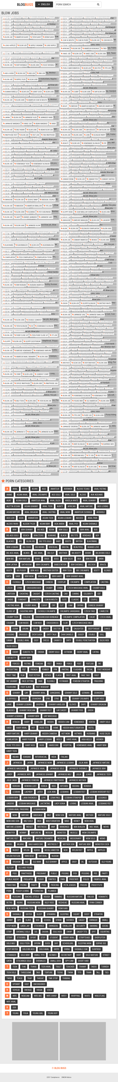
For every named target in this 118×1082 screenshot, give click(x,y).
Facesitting (12, 669)
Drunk (25, 628)
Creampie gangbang (70, 611)
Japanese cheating (70, 427)
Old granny (51, 862)
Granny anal (39, 693)
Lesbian (16, 792)
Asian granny (31, 506)
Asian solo (21, 500)
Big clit (50, 553)
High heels (87, 739)
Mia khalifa (79, 827)
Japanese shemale (78, 768)
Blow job (8, 37)
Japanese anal (37, 768)
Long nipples (10, 45)
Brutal (65, 547)
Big (20, 541)
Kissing (75, 786)
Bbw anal (84, 529)
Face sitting (28, 681)
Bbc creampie (82, 570)
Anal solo (70, 494)
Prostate (74, 879)
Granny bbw (33, 716)
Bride (46, 559)
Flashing (77, 669)
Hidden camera (49, 733)
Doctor (57, 628)
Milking (20, 844)
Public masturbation (71, 68)
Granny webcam (27, 710)
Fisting (27, 663)
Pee (95, 873)
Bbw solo (63, 529)
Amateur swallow (34, 206)
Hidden (50, 722)
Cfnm (19, 588)
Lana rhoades (30, 797)
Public (54, 873)
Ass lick (10, 518)
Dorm (15, 628)
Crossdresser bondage (47, 617)
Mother (89, 815)
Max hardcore (36, 844)
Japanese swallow (96, 315)
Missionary (75, 838)
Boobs (88, 553)
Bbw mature (24, 559)
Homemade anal (84, 745)
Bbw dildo (68, 559)
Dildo (35, 628)
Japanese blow (34, 225)
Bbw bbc (10, 559)
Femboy (45, 669)
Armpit (103, 500)
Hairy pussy (28, 739)
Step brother (89, 363)
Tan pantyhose (49, 135)
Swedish (74, 106)
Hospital (67, 745)
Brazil (103, 564)
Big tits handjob (104, 456)
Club (65, 623)
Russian (17, 897)
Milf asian (20, 130)
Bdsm (51, 529)
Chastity (35, 599)
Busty (9, 570)
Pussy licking (22, 891)
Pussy (41, 879)
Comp (76, 92)
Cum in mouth (68, 40)
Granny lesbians (14, 716)
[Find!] (97, 4)
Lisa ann (51, 792)
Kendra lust (30, 786)
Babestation (60, 564)
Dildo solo (11, 646)
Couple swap (32, 200)
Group (24, 698)
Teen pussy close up (39, 335)
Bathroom (26, 564)
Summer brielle (11, 92)
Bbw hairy (57, 576)
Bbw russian (21, 285)
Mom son (60, 815)
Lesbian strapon (73, 797)
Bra (79, 559)
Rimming (58, 897)
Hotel (91, 728)
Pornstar (38, 891)
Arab (24, 489)
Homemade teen (22, 164)
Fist (24, 669)
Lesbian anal (87, 803)
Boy (97, 535)
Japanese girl (79, 315)
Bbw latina (11, 564)
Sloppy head (67, 212)
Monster (61, 832)
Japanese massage (12, 124)
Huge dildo (105, 733)
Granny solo (71, 693)
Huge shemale (49, 65)
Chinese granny (95, 605)
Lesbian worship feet (100, 792)
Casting (104, 582)
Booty (97, 570)
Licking (73, 803)
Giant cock (37, 92)
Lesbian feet (79, 792)
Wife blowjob (79, 444)
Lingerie (10, 803)
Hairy (27, 722)
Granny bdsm (67, 179)
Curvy (44, 605)
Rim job (41, 73)
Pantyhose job (51, 383)
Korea (44, 786)
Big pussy (21, 570)
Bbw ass (35, 570)
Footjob (90, 663)
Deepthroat (94, 628)
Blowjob (30, 541)
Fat (99, 663)
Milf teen (20, 401)
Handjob (38, 722)
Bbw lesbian (12, 547)
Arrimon (68, 489)
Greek (90, 710)
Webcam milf (79, 456)
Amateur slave (22, 37)
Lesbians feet (105, 803)
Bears (27, 553)
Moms (102, 838)
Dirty (68, 640)
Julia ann (83, 763)
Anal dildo (55, 500)
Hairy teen (11, 751)
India (53, 757)
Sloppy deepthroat (33, 341)
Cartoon (10, 594)
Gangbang (55, 693)
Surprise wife (108, 444)
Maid (67, 821)
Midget (29, 827)
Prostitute (96, 885)
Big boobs (39, 547)
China (60, 588)
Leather (90, 797)
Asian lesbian (64, 518)
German (85, 693)
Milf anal (94, 827)
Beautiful (78, 547)
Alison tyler (29, 524)
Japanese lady (46, 217)
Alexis (83, 494)
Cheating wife (26, 611)
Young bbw (78, 401)
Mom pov (10, 832)
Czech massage (33, 582)
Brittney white (105, 303)
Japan (7, 118)
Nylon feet (77, 850)
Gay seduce (90, 130)
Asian (34, 489)
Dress (46, 640)
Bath (8, 576)
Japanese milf (64, 774)
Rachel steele (32, 897)
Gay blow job (99, 92)
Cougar (10, 623)
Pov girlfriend (44, 212)
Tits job (107, 68)
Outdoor (92, 862)
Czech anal (105, 617)
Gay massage (50, 716)
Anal (15, 489)
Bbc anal (38, 553)
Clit (62, 605)
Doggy (81, 634)
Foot (79, 663)
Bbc (74, 529)
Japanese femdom (30, 780)
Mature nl (36, 832)
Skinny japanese (30, 217)
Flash (58, 675)
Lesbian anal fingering (17, 809)
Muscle (74, 832)
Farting (65, 669)
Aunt (8, 500)
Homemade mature (43, 351)
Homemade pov (100, 396)
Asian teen (48, 518)
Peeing (23, 885)
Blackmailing (48, 245)
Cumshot (22, 599)
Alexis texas (83, 489)
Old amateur (91, 401)
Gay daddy (61, 710)
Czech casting (52, 594)
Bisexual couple (48, 200)
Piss (15, 873)
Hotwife (78, 733)
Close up (10, 611)
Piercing (55, 885)
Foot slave (26, 687)
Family (59, 663)
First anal (71, 675)
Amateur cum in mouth (37, 100)
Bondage (87, 535)
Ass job (32, 73)
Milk (39, 821)
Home (55, 728)
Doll (102, 634)
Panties (52, 879)
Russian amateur (37, 285)
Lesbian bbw (12, 797)
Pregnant (41, 873)
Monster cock (102, 844)
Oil (82, 862)
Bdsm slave (49, 37)
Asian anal (22, 494)
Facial (90, 669)
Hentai (92, 722)
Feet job (35, 135)
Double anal (23, 640)
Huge (41, 745)
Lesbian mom (39, 809)
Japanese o (20, 432)
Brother (65, 363)
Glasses (10, 710)
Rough (47, 897)
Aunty (60, 506)
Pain (63, 879)
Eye (104, 143)
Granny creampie (80, 698)
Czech (9, 588)
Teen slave (36, 37)
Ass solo (56, 494)
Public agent (12, 879)
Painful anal (100, 879)
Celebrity (88, 594)
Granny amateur (81, 240)
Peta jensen (70, 885)
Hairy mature (13, 733)
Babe (18, 576)
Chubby (49, 588)
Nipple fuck (21, 80)
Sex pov (97, 68)
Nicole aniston (52, 850)
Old (26, 862)
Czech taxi (89, 611)
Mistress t (53, 844)
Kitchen (64, 786)
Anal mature (86, 506)
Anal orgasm (31, 512)
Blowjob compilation (90, 229)
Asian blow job (46, 130)
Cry (53, 605)
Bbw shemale (77, 564)
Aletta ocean (13, 506)
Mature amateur (105, 106)
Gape (83, 704)
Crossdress (52, 623)
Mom (15, 815)
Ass (44, 489)
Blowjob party (99, 135)
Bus (96, 529)
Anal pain (92, 518)
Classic (75, 599)
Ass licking (9, 73)
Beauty (65, 143)
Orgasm (16, 862)
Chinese (49, 582)
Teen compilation (25, 257)
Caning (75, 594)
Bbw (14, 529)
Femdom (39, 663)
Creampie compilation (74, 617)
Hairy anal (21, 728)
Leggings (102, 797)
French (34, 669)
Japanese (17, 763)
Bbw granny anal (74, 576)
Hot (33, 728)
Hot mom (65, 733)
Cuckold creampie (46, 611)
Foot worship (104, 669)
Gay (26, 693)
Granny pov (93, 179)
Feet (49, 663)
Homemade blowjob (91, 143)
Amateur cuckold (83, 512)
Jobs (88, 135)
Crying (80, 605)
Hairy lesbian (45, 739)
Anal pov (73, 524)
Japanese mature (101, 763)
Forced (16, 663)
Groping (40, 704)
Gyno (56, 698)
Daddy (46, 628)
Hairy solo (105, 722)
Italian (64, 757)
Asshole (100, 512)
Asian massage (41, 124)
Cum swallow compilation (87, 212)
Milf (49, 815)
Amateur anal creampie (26, 357)
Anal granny (89, 500)
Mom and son (12, 821)
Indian (16, 757)
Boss (56, 559)
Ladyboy (29, 792)
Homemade (79, 722)
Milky (64, 106)
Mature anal (75, 815)
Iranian (27, 757)
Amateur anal (38, 500)
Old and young (25, 867)
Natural (43, 856)
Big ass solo (12, 535)
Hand (53, 124)
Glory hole (99, 698)
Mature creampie (44, 838)
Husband (91, 733)
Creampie (75, 582)
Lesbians (64, 792)
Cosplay (62, 582)
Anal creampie (39, 494)
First (96, 675)
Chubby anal (30, 605)
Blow (64, 229)
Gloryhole (11, 698)
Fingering (98, 681)
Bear (37, 559)
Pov (75, 873)
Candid (9, 599)
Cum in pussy (83, 40)
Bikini (101, 559)
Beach (26, 535)
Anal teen (47, 506)
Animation (33, 518)
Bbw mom (29, 576)
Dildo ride (104, 640)
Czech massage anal (77, 588)
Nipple (90, 850)
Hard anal (72, 739)
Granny (16, 693)
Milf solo (28, 821)
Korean (16, 786)
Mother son (68, 844)
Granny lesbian (23, 704)
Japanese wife (24, 774)
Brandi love (93, 547)
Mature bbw (85, 844)
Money (77, 821)
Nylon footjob (13, 856)
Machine (27, 838)
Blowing (31, 212)
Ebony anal (82, 652)
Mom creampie (89, 832)
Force (69, 663)
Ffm (55, 669)
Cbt (99, 594)
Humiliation (12, 739)
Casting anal (13, 605)
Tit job (54, 335)
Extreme (68, 652)
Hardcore (54, 745)
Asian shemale (90, 524)
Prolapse (28, 879)
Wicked (94, 240)
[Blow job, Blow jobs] (87, 88)
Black (63, 535)
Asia (21, 518)
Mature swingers (81, 220)
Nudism (55, 856)
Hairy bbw (101, 745)
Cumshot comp (42, 374)
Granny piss (77, 710)
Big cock (27, 547)
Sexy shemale (21, 65)
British (79, 541)
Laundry (106, 220)
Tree (105, 49)
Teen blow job (45, 401)
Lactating (45, 803)
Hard (9, 728)
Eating (96, 652)
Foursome (11, 687)
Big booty (76, 553)
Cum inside (24, 623)
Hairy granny (30, 733)
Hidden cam (63, 722)
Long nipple (51, 45)
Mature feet (12, 838)
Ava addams (97, 494)
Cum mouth (108, 40)
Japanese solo (57, 768)
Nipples (101, 850)
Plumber (52, 891)
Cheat (92, 617)
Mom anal (89, 821)
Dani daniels (67, 634)
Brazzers (38, 535)
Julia (78, 774)
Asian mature (13, 512)
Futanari (63, 681)
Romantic (103, 897)
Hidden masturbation (73, 728)
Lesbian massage (27, 803)
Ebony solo (54, 652)
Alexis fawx (12, 524)
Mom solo (90, 838)
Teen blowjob (21, 326)
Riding (20, 902)
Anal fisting (100, 489)
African (65, 49)
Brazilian (42, 576)
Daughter (78, 628)
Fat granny (11, 681)
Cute (64, 599)
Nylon (26, 850)
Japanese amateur (100, 427)
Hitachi (16, 722)
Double (91, 634)
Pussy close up (22, 335)
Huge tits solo (13, 745)
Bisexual (53, 547)
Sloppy (7, 341)
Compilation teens (44, 257)
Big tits (74, 535)
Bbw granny (27, 529)
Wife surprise (93, 444)
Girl (65, 698)
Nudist (16, 850)
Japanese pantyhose (53, 780)
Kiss (54, 786)
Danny (9, 640)
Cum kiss (37, 623)
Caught (36, 594)
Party (105, 873)
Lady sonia (60, 803)
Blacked (10, 541)
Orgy (74, 862)
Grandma (36, 698)
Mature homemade (24, 351)
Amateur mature (88, 106)
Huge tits (44, 728)
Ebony (65, 303)
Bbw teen (67, 570)
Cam (70, 605)
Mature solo (104, 815)
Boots (68, 541)
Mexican (61, 838)
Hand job (66, 54)
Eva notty (11, 658)
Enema (41, 652)
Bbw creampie (43, 564)
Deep (36, 640)
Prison (83, 885)
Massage (38, 815)
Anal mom (65, 512)
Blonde (107, 570)
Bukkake (52, 535)
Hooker (99, 739)
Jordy (9, 774)
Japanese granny (44, 774)
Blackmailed (22, 245)
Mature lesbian (14, 827)
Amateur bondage (91, 49)
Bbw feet (90, 559)
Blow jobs (101, 54)
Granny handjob (57, 704)
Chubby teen (12, 617)
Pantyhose (26, 873)
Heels (59, 739)
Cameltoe (104, 611)
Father (48, 675)
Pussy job (88, 415)
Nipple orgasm (36, 45)
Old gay (10, 867)
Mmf (53, 827)
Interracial (41, 757)
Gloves (72, 704)
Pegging (85, 873)
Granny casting (108, 179)
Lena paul (55, 797)
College (27, 617)
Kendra (87, 786)
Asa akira (59, 524)
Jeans (89, 774)
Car (66, 594)
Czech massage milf (82, 623)
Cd (85, 599)
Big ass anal (12, 553)
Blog (25, 4)
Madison (19, 206)
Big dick (91, 564)
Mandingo (64, 827)
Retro (9, 902)
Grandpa (98, 693)
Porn (8, 891)
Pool (44, 885)
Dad (67, 628)
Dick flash (37, 634)
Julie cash (11, 780)
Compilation (10, 257)
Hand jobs (89, 54)
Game (9, 704)
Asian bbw (45, 524)
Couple (94, 599)
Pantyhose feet (11, 135)
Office (64, 862)
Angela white (71, 500)
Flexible (51, 681)
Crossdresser (34, 588)
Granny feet (46, 710)
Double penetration (85, 640)
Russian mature (75, 897)
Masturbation (53, 821)
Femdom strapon (81, 681)
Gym (48, 698)
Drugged (23, 634)
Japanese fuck (31, 118)
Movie (106, 827)
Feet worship (42, 687)
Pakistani (11, 885)
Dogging (10, 634)
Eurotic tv (28, 652)
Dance (107, 628)
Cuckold (17, 582)
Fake (40, 681)
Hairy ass (30, 745)
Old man (37, 862)
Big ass (40, 529)
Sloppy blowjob (88, 303)
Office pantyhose (23, 383)
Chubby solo (99, 588)
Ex (32, 326)
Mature (25, 815)
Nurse (37, 850)
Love (43, 797)
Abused (79, 518)
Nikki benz (29, 856)
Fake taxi (85, 675)
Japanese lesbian (65, 763)
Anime (9, 494)
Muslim (49, 832)
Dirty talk (51, 634)
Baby (58, 541)
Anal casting (49, 512)
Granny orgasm (98, 704)
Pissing (65, 873)
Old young (106, 862)
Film (22, 675)
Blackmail (9, 245)
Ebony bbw (26, 658)
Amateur (55, 489)
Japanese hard (46, 118)
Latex (40, 792)
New (66, 850)
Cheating (24, 594)
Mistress (42, 827)
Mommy (23, 832)
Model (9, 844)
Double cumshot (35, 320)
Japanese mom (44, 763)
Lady (18, 217)
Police (86, 879)
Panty (34, 885)
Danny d (58, 640)
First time (11, 675)
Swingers (8, 200)
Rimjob (90, 897)
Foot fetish (34, 675)
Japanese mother (77, 780)
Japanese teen (103, 774)
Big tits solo (45, 541)
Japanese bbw (99, 768)
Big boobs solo (103, 553)
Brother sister (50, 570)
